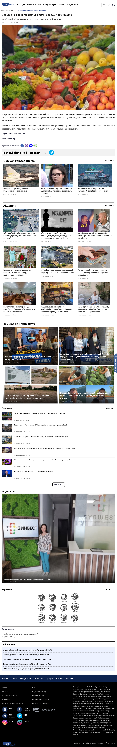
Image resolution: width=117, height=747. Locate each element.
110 (29, 432)
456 (29, 479)
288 (29, 444)
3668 (89, 315)
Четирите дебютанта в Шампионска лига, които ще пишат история (39, 413)
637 (52, 197)
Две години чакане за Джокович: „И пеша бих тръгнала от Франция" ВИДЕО (31, 358)
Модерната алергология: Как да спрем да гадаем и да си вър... (28, 579)
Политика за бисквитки (40, 703)
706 (89, 195)
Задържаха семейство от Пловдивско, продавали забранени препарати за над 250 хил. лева (56, 309)
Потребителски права (40, 699)
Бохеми (59, 678)
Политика (39, 5)
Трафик (49, 678)
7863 (52, 315)
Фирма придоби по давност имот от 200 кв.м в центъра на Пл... (27, 664)
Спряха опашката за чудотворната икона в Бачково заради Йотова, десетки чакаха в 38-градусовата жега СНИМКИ (84, 357)
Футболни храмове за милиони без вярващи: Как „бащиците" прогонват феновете (95, 236)
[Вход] (104, 5)
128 (29, 455)
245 (89, 278)
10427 (53, 241)
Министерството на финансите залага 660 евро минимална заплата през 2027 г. (93, 272)
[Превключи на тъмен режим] (113, 5)
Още (76, 5)
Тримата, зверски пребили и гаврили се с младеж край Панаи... (26, 655)
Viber (26, 145)
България (30, 5)
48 (28, 420)
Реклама (5, 692)
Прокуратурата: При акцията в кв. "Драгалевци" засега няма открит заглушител (56, 191)
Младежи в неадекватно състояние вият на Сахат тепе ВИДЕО (27, 650)
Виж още (57, 484)
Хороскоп (7, 589)
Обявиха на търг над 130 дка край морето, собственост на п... (26, 669)
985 (15, 315)
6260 (89, 241)
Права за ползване (38, 695)
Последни (7, 408)
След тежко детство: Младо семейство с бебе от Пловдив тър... (28, 659)
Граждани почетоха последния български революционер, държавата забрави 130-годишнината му (17, 272)
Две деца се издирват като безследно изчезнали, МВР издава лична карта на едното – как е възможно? (56, 236)
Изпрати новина (115, 363)
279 (15, 195)
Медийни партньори (39, 692)
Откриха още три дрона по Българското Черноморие (15, 189)
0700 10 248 (48, 710)
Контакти (6, 699)
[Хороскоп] (58, 622)
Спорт (61, 5)
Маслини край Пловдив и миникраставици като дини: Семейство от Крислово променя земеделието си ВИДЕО (84, 396)
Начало (5, 678)
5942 (15, 278)
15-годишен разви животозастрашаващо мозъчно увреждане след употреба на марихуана (47, 460)
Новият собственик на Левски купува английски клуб (33, 471)
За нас (4, 688)
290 (52, 276)
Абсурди (70, 678)
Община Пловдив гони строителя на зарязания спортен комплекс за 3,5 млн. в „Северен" (27, 397)
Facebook (22, 145)
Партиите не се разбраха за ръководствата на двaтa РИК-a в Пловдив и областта (19, 309)
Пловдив (21, 5)
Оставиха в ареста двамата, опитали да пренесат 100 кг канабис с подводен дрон (45, 448)
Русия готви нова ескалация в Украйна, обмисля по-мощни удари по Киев (40, 425)
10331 (72, 363)
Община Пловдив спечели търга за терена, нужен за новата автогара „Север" (19, 236)
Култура (69, 5)
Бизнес (48, 5)
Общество (25, 678)
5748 (15, 241)
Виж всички (108, 160)
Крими (54, 5)
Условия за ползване (9, 695)
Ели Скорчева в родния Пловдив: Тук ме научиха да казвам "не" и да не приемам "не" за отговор (94, 309)
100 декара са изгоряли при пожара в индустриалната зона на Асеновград (57, 271)
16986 (72, 401)
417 (29, 467)
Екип (34, 688)
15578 (17, 401)
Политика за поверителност (13, 703)
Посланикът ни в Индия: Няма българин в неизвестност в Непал (93, 189)
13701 (17, 363)
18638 (15, 581)
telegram (31, 145)
